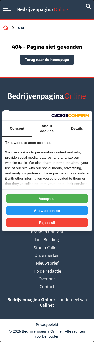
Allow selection (47, 211)
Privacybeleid (47, 324)
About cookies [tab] (47, 128)
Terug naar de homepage (47, 59)
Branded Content (47, 232)
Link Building (47, 239)
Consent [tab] (17, 128)
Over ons (47, 279)
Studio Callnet (47, 247)
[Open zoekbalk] (88, 6)
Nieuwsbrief (47, 263)
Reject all (47, 223)
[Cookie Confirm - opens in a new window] (70, 115)
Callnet (47, 305)
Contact (47, 286)
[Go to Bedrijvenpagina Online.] (5, 27)
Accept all (47, 199)
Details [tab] (77, 128)
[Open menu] (7, 9)
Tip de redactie (47, 271)
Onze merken (47, 255)
